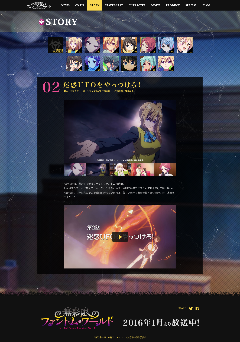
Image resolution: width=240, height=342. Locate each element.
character (137, 5)
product (173, 5)
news (65, 5)
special (191, 5)
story (94, 5)
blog (206, 5)
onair (79, 5)
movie (155, 5)
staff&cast (114, 5)
